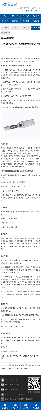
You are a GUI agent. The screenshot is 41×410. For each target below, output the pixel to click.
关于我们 (15, 21)
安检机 (6, 28)
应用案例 (36, 16)
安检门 (15, 28)
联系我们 (26, 21)
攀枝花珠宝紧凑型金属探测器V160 (18, 368)
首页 (5, 16)
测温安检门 (25, 28)
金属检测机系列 (5, 33)
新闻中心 (5, 21)
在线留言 (36, 21)
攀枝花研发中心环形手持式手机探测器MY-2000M (23, 365)
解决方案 (26, 16)
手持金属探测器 (35, 28)
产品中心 (15, 16)
